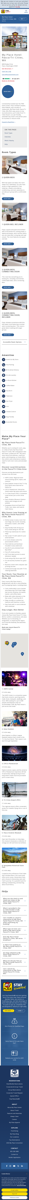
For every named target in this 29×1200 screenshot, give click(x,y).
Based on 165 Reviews (8, 81)
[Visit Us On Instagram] (10, 1166)
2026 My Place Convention (14, 1143)
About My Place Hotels (14, 1107)
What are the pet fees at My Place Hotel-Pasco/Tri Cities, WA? (12, 962)
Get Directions (6, 69)
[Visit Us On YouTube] (14, 1166)
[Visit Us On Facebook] (6, 1166)
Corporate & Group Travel (14, 1087)
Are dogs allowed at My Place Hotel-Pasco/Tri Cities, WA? (12, 954)
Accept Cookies (14, 1190)
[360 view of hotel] (23, 45)
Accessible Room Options (12, 342)
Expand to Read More (8, 122)
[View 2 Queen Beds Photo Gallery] (23, 170)
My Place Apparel (14, 1122)
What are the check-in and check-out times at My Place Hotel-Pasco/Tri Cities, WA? (13, 901)
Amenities (8, 137)
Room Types (8, 133)
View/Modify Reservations (14, 1084)
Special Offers (14, 1096)
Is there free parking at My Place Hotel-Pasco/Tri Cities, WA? (12, 946)
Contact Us (14, 1154)
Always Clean (14, 1116)
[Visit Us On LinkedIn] (22, 1166)
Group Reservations (14, 1090)
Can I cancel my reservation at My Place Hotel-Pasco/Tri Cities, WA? (12, 971)
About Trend (14, 1110)
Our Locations (14, 1137)
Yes (16, 7)
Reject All (14, 1193)
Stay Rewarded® (14, 1099)
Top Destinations (14, 1140)
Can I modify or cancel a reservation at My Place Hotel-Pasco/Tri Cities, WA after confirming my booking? (13, 921)
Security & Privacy (21, 1185)
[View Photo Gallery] (18, 45)
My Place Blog (14, 1134)
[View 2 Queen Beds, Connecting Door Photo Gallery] (23, 263)
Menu (26, 12)
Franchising (14, 1131)
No (19, 7)
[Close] (26, 1174)
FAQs (6, 144)
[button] (5, 39)
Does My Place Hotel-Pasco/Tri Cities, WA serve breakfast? (13, 938)
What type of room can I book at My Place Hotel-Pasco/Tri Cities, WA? (12, 930)
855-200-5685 (14, 1151)
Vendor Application (14, 1157)
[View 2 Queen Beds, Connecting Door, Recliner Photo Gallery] (23, 306)
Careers (14, 1119)
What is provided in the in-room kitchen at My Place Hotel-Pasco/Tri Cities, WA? (11, 910)
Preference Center (14, 1197)
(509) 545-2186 (6, 71)
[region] (14, 1186)
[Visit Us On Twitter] (18, 1166)
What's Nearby (9, 140)
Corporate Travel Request (14, 1093)
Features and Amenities (14, 1113)
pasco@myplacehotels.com (10, 74)
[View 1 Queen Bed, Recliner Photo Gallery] (23, 217)
